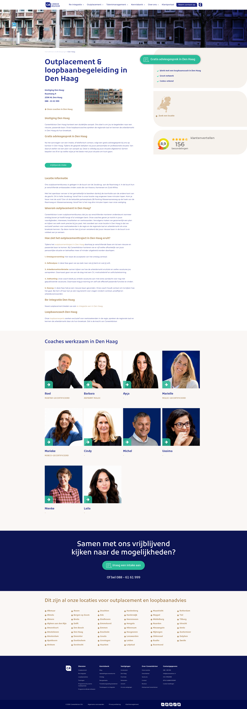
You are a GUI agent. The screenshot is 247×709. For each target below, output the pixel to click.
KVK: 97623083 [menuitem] (167, 677)
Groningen (105, 641)
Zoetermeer (185, 632)
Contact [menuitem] (144, 680)
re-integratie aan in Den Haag (90, 306)
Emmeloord (105, 624)
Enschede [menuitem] (123, 677)
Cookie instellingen (168, 684)
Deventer (78, 636)
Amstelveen (53, 632)
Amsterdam (53, 636)
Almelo (50, 615)
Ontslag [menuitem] (101, 677)
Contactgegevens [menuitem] (170, 666)
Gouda (103, 636)
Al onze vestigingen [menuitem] (126, 687)
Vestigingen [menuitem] (125, 666)
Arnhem (51, 645)
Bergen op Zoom (82, 615)
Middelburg (158, 619)
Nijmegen (157, 632)
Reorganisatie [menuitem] (103, 680)
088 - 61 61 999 (52, 101)
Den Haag (78, 632)
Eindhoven (105, 619)
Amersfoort (52, 628)
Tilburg (183, 619)
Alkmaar (51, 611)
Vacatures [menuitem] (145, 677)
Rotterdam (185, 611)
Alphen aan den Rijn (56, 624)
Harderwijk (132, 615)
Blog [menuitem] (100, 670)
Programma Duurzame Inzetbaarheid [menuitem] (85, 685)
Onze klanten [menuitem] (145, 674)
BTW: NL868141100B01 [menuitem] (169, 680)
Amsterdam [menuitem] (124, 670)
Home (47, 52)
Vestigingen (62, 52)
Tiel (181, 615)
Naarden (157, 624)
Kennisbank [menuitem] (104, 666)
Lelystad (131, 645)
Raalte (156, 641)
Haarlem (104, 645)
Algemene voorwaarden (96, 704)
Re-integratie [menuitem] (82, 674)
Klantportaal (168, 4)
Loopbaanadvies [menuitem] (83, 677)
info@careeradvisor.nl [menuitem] (169, 674)
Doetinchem (79, 641)
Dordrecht (78, 645)
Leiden (130, 641)
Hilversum (132, 628)
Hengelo (131, 624)
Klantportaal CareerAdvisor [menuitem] (150, 687)
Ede (102, 615)
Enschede (104, 632)
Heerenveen (132, 619)
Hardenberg (132, 611)
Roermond (158, 645)
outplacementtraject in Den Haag (69, 244)
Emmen (104, 628)
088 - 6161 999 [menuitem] (167, 670)
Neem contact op (186, 4)
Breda (76, 619)
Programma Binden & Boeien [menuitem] (86, 689)
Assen (77, 611)
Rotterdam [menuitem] (124, 680)
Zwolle (183, 641)
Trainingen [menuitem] (81, 680)
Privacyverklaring (115, 704)
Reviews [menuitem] (144, 684)
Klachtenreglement (132, 704)
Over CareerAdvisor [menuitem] (150, 666)
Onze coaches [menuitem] (146, 670)
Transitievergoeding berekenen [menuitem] (108, 684)
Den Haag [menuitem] (123, 674)
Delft (76, 624)
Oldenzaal (158, 636)
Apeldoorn (52, 641)
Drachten (104, 611)
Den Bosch (79, 628)
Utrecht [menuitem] (123, 684)
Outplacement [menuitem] (82, 670)
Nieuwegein (159, 628)
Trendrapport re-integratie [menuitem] (107, 687)
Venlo (182, 628)
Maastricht (158, 611)
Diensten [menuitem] (82, 666)
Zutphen (184, 636)
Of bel (123, 578)
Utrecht (183, 624)
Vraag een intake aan (126, 566)
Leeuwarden (132, 636)
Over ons (53, 52)
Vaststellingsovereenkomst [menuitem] (107, 674)
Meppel (156, 615)
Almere (50, 619)
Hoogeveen (132, 632)
